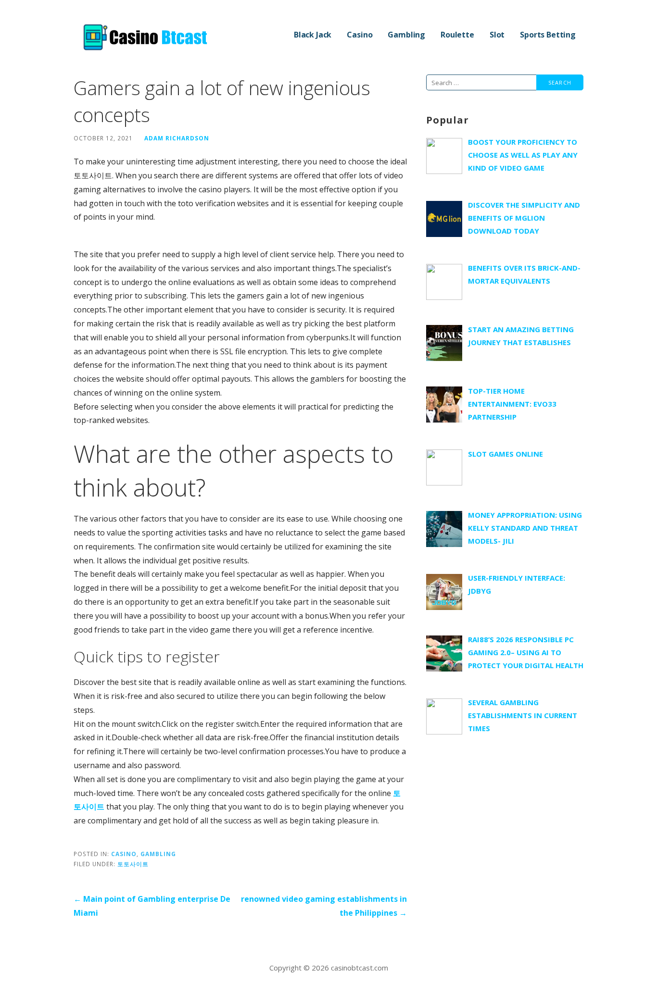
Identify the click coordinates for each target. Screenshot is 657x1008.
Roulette (457, 34)
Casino (359, 34)
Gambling (406, 34)
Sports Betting (548, 34)
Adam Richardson (176, 138)
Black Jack (312, 34)
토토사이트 (133, 864)
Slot (497, 34)
